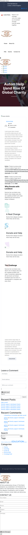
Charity (2, 442)
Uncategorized (8, 454)
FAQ (5, 51)
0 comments (12, 127)
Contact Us (17, 51)
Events (10, 51)
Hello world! (4, 402)
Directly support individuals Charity (10, 404)
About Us (11, 43)
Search (3, 394)
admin (5, 417)
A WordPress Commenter (11, 415)
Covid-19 (9, 442)
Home (5, 43)
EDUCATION (9, 121)
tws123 (10, 123)
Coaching (6, 442)
